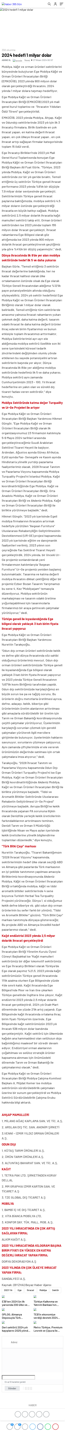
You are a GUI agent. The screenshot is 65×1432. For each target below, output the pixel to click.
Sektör (55, 1290)
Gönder (12, 1388)
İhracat (30, 1290)
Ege (19, 1290)
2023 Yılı (8, 1290)
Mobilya (43, 1290)
